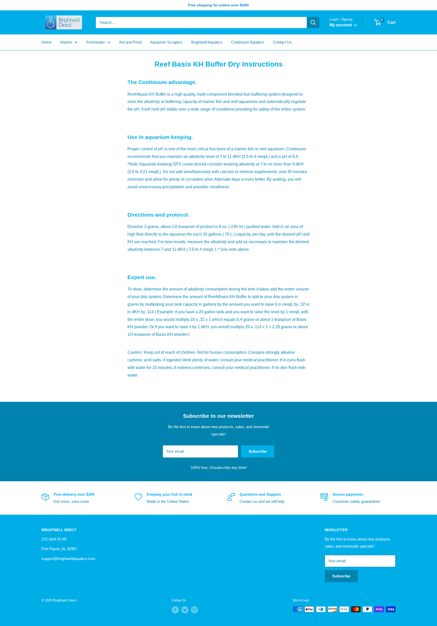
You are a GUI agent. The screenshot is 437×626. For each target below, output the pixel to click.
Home (46, 42)
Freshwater (95, 42)
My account (341, 25)
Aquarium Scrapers (166, 42)
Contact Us (282, 42)
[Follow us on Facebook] (175, 609)
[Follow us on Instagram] (194, 609)
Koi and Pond (130, 42)
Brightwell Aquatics (206, 42)
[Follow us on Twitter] (184, 609)
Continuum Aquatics (247, 42)
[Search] (313, 22)
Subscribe (258, 451)
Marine (66, 42)
